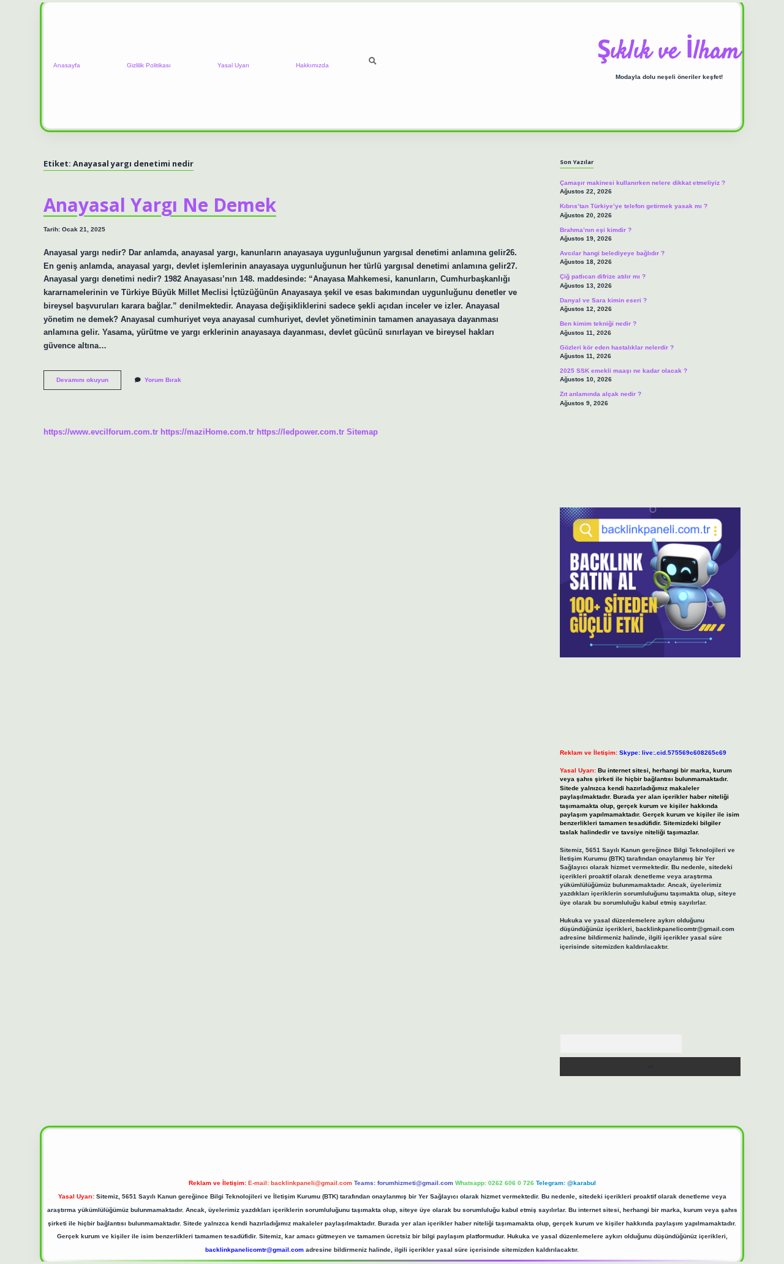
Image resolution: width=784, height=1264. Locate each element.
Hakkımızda (312, 65)
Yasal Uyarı (233, 65)
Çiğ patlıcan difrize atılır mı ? (603, 276)
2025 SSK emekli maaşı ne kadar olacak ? (623, 370)
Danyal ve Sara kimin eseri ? (603, 300)
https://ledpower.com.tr (300, 431)
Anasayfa (66, 65)
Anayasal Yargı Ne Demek (159, 204)
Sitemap (362, 431)
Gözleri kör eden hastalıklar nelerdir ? (617, 347)
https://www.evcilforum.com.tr (100, 431)
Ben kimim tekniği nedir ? (598, 323)
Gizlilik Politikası (149, 65)
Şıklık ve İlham (669, 52)
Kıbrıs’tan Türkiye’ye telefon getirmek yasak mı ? (633, 206)
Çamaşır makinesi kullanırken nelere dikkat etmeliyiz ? (642, 182)
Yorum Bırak (163, 379)
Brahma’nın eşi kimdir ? (595, 229)
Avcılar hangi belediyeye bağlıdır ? (612, 253)
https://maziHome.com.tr (207, 431)
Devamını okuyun (88, 383)
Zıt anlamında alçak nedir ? (600, 394)
